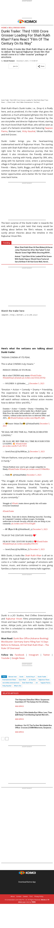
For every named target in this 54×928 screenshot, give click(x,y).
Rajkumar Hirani (14, 618)
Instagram (34, 654)
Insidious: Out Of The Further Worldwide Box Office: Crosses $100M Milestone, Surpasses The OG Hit (33, 726)
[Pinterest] (27, 878)
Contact (18, 896)
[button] (41, 66)
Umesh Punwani (9, 61)
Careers (25, 896)
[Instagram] (23, 878)
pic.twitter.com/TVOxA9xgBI (23, 524)
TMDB (33, 902)
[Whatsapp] (12, 672)
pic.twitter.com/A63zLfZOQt (33, 378)
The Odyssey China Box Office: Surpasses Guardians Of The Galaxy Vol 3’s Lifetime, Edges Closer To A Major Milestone (32, 701)
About (13, 896)
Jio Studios (32, 680)
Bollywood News (17, 27)
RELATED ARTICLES (10, 693)
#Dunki (23, 469)
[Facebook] (3, 672)
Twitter (46, 654)
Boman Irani (13, 677)
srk (37, 683)
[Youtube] (34, 878)
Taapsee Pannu (45, 683)
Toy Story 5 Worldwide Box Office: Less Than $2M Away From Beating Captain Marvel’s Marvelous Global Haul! (33, 713)
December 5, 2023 (37, 383)
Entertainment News (9, 680)
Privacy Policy (38, 896)
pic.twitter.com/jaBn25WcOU (26, 544)
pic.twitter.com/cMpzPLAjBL (33, 418)
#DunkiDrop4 (8, 378)
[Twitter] (7, 672)
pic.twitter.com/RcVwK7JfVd (15, 446)
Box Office (19, 706)
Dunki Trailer (42, 677)
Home (4, 27)
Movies (43, 900)
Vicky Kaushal (28, 131)
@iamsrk (18, 378)
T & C (31, 896)
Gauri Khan (22, 680)
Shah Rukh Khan (33, 555)
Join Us (15, 66)
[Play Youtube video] (27, 329)
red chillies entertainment (10, 683)
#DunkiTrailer (35, 375)
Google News (18, 658)
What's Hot (17, 686)
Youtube (5, 658)
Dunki (21, 677)
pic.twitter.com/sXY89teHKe (38, 469)
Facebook (19, 654)
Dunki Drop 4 (30, 677)
